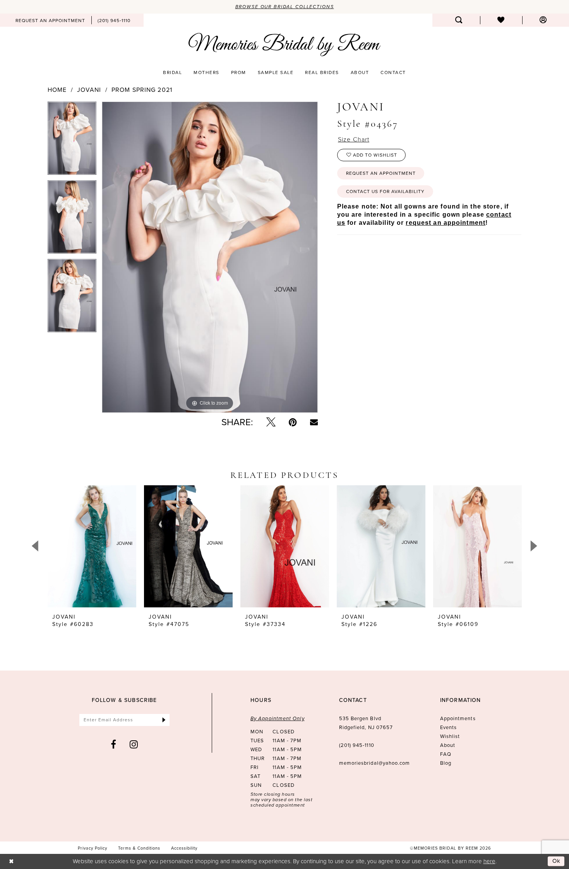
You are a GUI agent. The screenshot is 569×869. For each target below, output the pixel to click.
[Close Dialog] (11, 861)
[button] (543, 20)
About (447, 745)
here (489, 861)
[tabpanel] (72, 141)
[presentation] (92, 546)
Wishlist (450, 736)
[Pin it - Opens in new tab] (293, 422)
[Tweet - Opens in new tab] (271, 422)
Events (448, 727)
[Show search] (459, 20)
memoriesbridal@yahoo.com (374, 763)
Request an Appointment (381, 173)
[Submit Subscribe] (164, 720)
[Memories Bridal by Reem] (284, 44)
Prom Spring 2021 (141, 90)
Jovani (89, 90)
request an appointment (445, 222)
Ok (556, 861)
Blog (445, 763)
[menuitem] (50, 20)
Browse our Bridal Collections (284, 6)
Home (57, 90)
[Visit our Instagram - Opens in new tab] (134, 744)
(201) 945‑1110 (356, 745)
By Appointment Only (277, 718)
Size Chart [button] (353, 139)
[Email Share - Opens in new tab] (314, 422)
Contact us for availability (385, 191)
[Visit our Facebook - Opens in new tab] (114, 744)
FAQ (445, 754)
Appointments (458, 718)
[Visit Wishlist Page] (501, 20)
